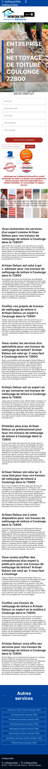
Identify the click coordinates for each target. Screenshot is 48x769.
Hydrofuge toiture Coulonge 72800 (24, 715)
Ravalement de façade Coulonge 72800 (24, 719)
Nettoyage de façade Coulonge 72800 (24, 729)
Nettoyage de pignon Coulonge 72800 (24, 724)
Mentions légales (34, 765)
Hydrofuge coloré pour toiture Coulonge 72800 (24, 738)
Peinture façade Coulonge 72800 (24, 743)
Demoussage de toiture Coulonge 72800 (24, 733)
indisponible (11, 762)
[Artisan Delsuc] (15, 14)
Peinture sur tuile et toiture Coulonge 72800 (24, 710)
